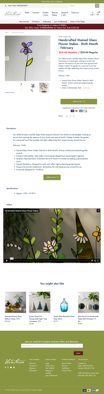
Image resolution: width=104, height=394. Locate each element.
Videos (9, 204)
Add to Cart (77, 101)
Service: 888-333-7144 (86, 368)
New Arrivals (24, 21)
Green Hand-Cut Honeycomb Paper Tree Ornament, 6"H (38, 318)
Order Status (50, 366)
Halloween (47, 21)
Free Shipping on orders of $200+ (52, 26)
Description (11, 128)
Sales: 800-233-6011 (85, 366)
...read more (85, 88)
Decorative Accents (18, 32)
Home (7, 32)
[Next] (48, 58)
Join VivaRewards (60, 21)
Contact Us (33, 366)
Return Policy (66, 363)
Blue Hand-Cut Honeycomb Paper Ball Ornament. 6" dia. (88, 318)
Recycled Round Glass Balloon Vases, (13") (13, 317)
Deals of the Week (77, 21)
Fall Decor (36, 21)
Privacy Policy (66, 371)
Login (47, 363)
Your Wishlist (50, 368)
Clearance (75, 12)
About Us (32, 363)
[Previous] (7, 58)
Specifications (12, 188)
